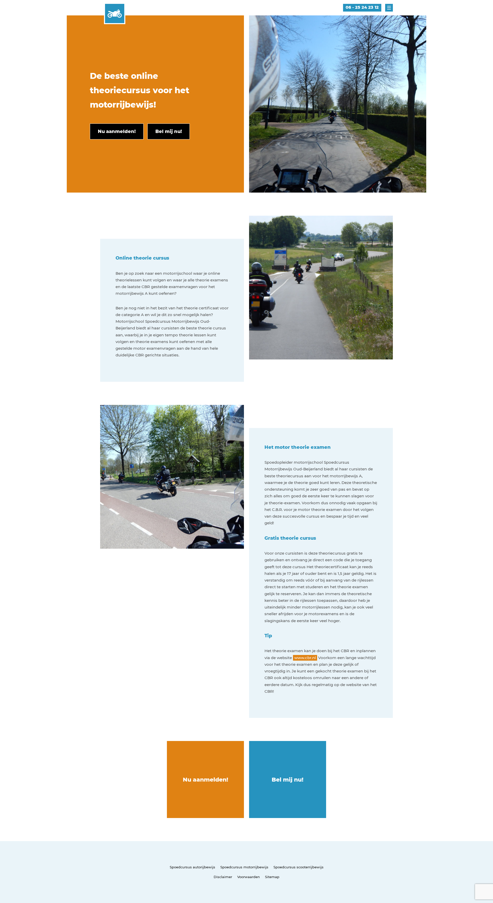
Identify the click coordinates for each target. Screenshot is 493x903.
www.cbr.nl (305, 657)
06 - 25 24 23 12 (362, 7)
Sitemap (272, 877)
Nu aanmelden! (205, 779)
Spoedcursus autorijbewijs (192, 867)
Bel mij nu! (288, 779)
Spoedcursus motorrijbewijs (244, 867)
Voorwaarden (248, 877)
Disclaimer (223, 877)
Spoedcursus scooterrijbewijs (298, 867)
